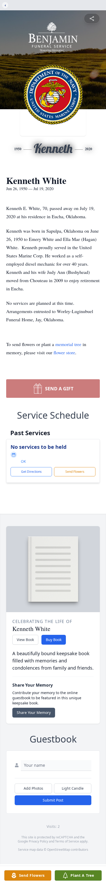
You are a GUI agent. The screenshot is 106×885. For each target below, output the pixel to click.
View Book (25, 639)
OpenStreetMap (58, 849)
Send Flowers (74, 471)
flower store (64, 352)
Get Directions (31, 471)
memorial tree (68, 344)
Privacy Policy (38, 841)
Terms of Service (67, 841)
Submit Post (53, 800)
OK (23, 461)
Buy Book (53, 639)
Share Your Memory (34, 712)
